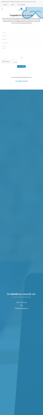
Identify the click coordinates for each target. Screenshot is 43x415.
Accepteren (5, 4)
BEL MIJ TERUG (21, 66)
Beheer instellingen (21, 4)
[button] (2, 9)
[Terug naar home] (21, 9)
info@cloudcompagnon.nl (21, 308)
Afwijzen (12, 4)
